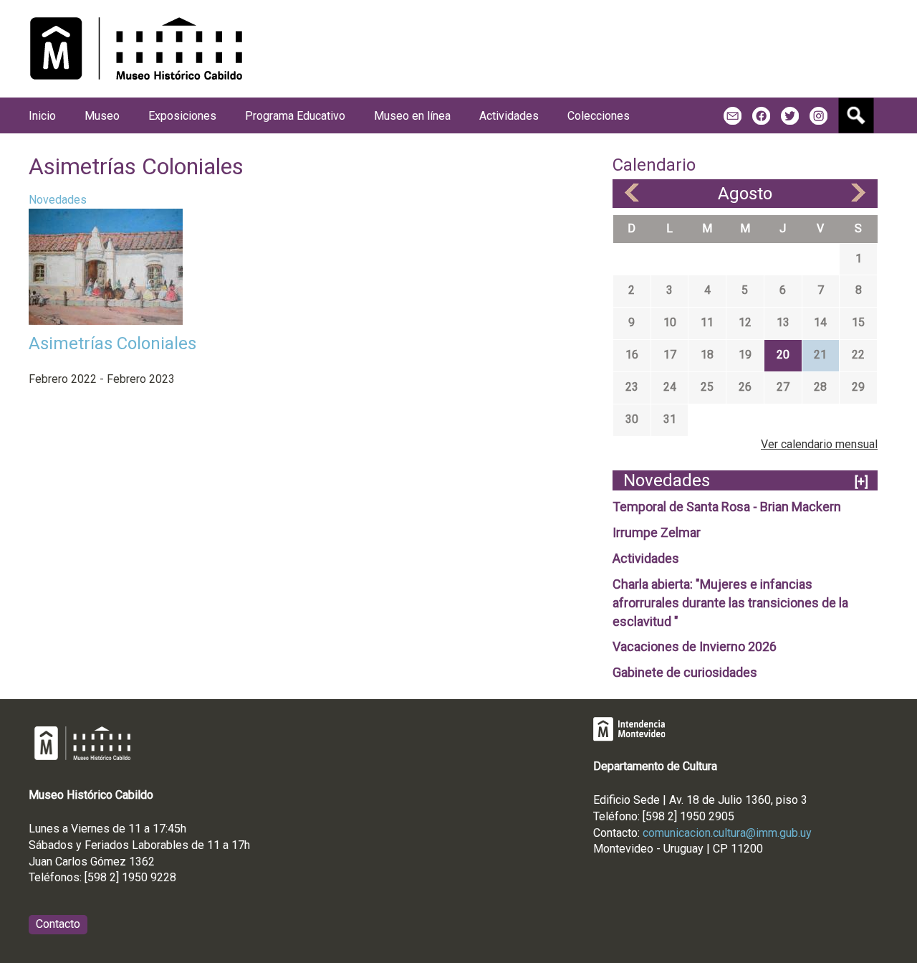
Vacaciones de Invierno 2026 (695, 646)
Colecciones (598, 116)
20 (783, 354)
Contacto (58, 924)
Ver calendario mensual (819, 444)
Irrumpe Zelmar (657, 532)
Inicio (42, 116)
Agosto (745, 194)
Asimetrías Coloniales (112, 343)
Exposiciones (182, 116)
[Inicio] (136, 48)
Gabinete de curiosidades (685, 672)
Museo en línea (412, 116)
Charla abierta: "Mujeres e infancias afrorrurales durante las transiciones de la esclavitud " (730, 603)
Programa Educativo (295, 116)
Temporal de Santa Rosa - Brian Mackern (727, 506)
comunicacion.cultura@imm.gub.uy (727, 833)
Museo (102, 116)
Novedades (58, 200)
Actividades (646, 558)
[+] (861, 481)
